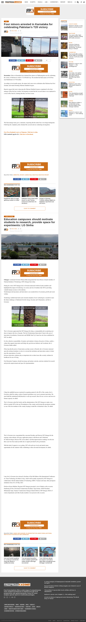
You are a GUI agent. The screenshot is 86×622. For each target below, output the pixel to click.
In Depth (32, 2)
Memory (62, 2)
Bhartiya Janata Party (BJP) (16, 608)
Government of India (30, 608)
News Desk (14, 30)
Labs (46, 2)
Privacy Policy (74, 620)
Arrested (16, 175)
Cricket (22, 175)
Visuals (40, 2)
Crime (5, 608)
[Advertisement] (30, 149)
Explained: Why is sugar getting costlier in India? (11, 199)
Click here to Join (32, 132)
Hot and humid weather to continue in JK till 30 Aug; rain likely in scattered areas (11, 560)
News (26, 2)
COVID (33, 606)
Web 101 (70, 2)
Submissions (66, 620)
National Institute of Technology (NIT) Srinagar (28, 534)
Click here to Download (26, 134)
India (27, 604)
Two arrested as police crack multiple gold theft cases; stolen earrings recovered (29, 560)
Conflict (32, 604)
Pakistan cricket (43, 175)
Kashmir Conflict (8, 606)
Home (49, 620)
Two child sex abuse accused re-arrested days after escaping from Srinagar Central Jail (47, 560)
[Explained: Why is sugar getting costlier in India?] (12, 196)
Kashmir (22, 604)
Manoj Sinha (41, 533)
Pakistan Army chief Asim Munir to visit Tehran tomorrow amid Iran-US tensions (30, 201)
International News (20, 610)
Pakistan (35, 175)
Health (38, 606)
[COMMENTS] (46, 60)
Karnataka (28, 175)
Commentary (54, 2)
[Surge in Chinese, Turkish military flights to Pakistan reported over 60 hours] (47, 196)
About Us (59, 620)
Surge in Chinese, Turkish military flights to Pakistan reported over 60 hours (47, 201)
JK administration (31, 533)
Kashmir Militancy (19, 606)
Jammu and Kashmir (19, 533)
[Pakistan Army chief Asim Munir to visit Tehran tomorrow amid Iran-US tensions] (30, 196)
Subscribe (82, 620)
